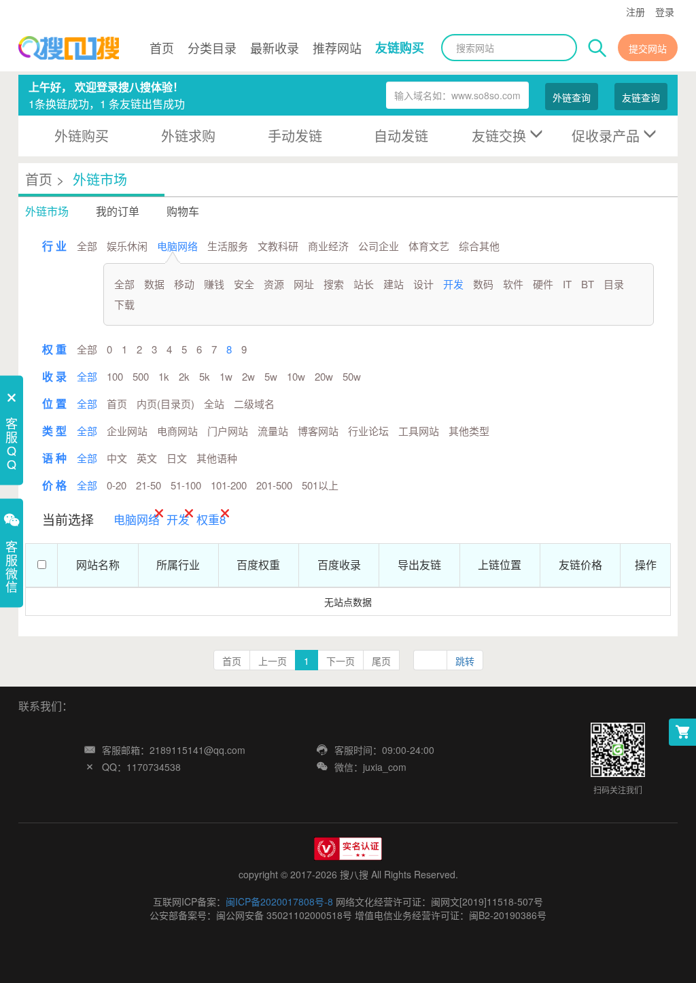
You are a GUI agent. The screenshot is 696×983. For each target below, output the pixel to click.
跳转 (464, 661)
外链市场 (100, 179)
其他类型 (469, 431)
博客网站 (318, 431)
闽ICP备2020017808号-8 (279, 901)
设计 (423, 284)
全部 (87, 246)
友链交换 (499, 135)
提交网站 (648, 48)
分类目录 (212, 47)
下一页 (340, 661)
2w (248, 376)
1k (163, 376)
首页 (162, 47)
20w (324, 376)
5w (270, 376)
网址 (304, 284)
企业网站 (127, 431)
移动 (184, 284)
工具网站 (418, 431)
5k (204, 376)
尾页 (381, 661)
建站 (393, 284)
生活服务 (227, 246)
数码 (483, 284)
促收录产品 (606, 135)
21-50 (148, 485)
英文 (147, 458)
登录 (664, 11)
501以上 (320, 485)
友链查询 (641, 97)
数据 (154, 284)
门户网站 (227, 431)
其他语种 (216, 458)
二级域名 (254, 403)
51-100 (186, 485)
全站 (214, 403)
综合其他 (479, 246)
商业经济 (328, 246)
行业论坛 (368, 431)
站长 (363, 284)
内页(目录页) (165, 403)
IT (567, 284)
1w (226, 376)
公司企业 (378, 246)
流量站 (273, 431)
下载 (124, 304)
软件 (513, 284)
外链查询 (572, 97)
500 (141, 376)
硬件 (543, 284)
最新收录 (274, 47)
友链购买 (399, 47)
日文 (177, 458)
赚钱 (214, 284)
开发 (453, 284)
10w (296, 376)
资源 (274, 284)
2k (184, 376)
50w (352, 376)
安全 (244, 284)
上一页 (272, 661)
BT (587, 284)
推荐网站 (337, 47)
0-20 (116, 485)
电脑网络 (177, 246)
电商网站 (177, 431)
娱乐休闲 (127, 246)
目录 (614, 284)
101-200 (229, 485)
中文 (117, 458)
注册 (635, 11)
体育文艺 (428, 246)
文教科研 (278, 246)
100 (115, 376)
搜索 (334, 284)
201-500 (274, 485)
